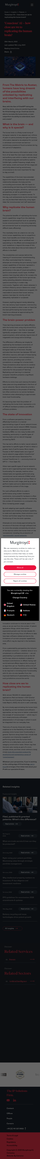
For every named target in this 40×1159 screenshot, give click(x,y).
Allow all (20, 567)
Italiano (26, 611)
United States (29, 605)
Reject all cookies (20, 581)
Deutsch (10, 615)
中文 (25, 615)
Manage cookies (20, 574)
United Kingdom (10, 604)
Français (11, 611)
